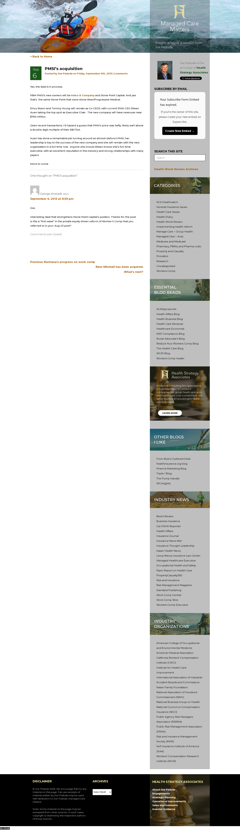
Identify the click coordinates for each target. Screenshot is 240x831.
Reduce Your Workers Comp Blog (177, 343)
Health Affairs (164, 531)
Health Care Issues (168, 211)
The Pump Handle (167, 478)
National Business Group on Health (178, 702)
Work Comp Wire (167, 599)
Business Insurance (168, 521)
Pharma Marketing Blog (171, 468)
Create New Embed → (180, 131)
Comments (121, 73)
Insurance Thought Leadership (175, 545)
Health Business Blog (169, 319)
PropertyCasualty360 (169, 575)
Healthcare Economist (170, 328)
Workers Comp (165, 270)
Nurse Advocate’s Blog (170, 338)
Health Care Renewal (169, 323)
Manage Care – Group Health (174, 231)
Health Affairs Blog (168, 314)
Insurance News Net (169, 540)
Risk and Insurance (168, 580)
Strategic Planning (164, 797)
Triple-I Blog (164, 473)
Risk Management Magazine (174, 585)
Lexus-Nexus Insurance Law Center (178, 555)
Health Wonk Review (169, 221)
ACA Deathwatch (167, 202)
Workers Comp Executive (172, 604)
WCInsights (163, 483)
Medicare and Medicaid (170, 241)
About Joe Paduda (163, 789)
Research (162, 261)
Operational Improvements (169, 801)
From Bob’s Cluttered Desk (173, 458)
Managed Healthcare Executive (176, 560)
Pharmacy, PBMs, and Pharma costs (178, 246)
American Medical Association (174, 652)
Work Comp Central (168, 595)
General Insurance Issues (171, 207)
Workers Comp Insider (170, 358)
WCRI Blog (163, 353)
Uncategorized (165, 266)
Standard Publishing (168, 590)
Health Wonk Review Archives (176, 169)
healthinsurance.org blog (171, 463)
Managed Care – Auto (170, 236)
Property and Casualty (170, 251)
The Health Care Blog (169, 348)
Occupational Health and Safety (176, 565)
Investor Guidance (163, 809)
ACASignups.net (166, 309)
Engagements (161, 793)
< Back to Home (41, 56)
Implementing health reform (174, 226)
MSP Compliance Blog (170, 333)
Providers (162, 256)
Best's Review (164, 516)
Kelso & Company (83, 95)
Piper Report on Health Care (174, 570)
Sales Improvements (165, 805)
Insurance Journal (167, 536)
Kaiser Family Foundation (172, 687)
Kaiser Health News (168, 550)
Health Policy (164, 216)
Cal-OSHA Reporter (168, 526)
